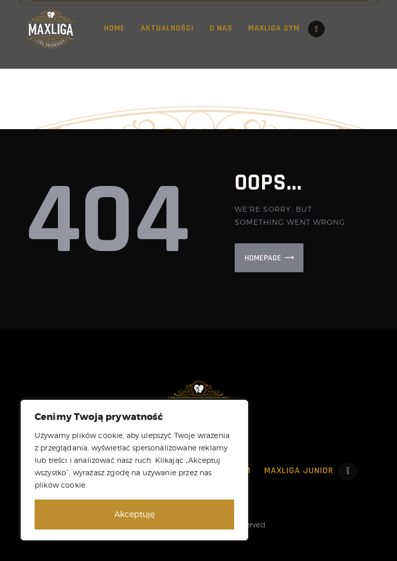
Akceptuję (134, 514)
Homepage (263, 258)
